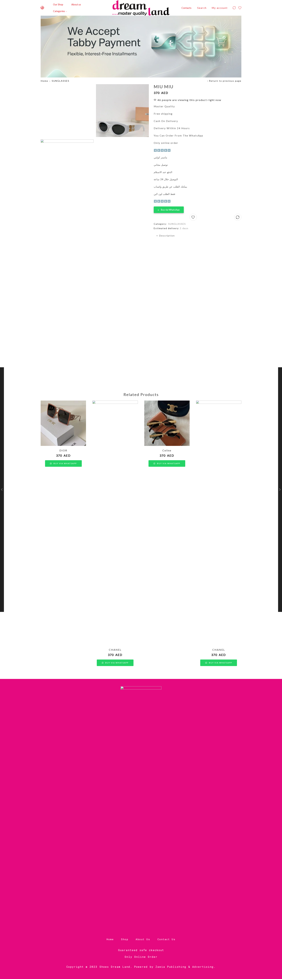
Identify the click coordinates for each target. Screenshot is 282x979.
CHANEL (115, 649)
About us (76, 4)
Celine (166, 450)
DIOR (63, 450)
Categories (59, 11)
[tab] (197, 235)
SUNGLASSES (60, 80)
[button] (169, 208)
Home (44, 80)
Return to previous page (225, 80)
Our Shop (58, 4)
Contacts (186, 7)
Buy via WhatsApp (170, 209)
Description (167, 235)
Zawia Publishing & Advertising (185, 966)
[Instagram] (42, 8)
